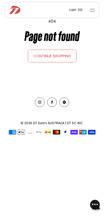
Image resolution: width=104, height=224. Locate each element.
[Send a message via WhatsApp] (95, 205)
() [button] (75, 10)
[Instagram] (40, 102)
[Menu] (88, 10)
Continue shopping (52, 56)
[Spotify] (64, 102)
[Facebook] (52, 102)
